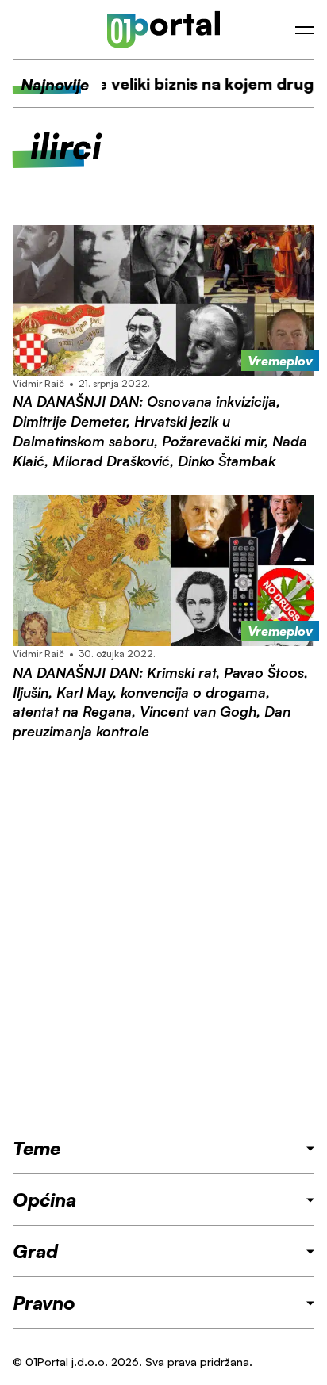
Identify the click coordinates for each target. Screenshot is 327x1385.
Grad (35, 1251)
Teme (36, 1148)
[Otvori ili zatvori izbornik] (304, 30)
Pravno (44, 1302)
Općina (44, 1199)
